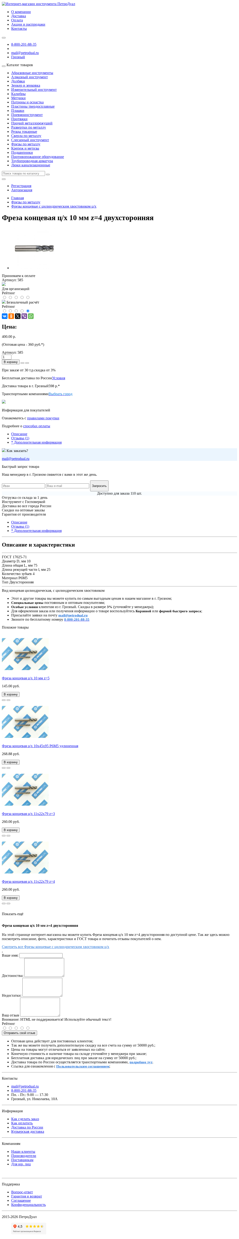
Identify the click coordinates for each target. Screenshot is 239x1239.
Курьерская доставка (27, 1131)
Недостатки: (11, 995)
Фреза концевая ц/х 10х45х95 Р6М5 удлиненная (40, 746)
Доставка (18, 16)
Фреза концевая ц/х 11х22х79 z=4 (28, 881)
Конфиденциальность (28, 1205)
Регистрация (21, 186)
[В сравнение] (8, 700)
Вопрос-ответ (22, 1192)
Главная (17, 198)
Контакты (19, 29)
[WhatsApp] (31, 316)
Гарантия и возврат (26, 1196)
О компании (21, 12)
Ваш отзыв (10, 1015)
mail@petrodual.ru (15, 459)
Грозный (18, 57)
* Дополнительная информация (36, 442)
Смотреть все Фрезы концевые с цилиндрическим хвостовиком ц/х (55, 947)
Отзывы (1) (20, 438)
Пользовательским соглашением (82, 1066)
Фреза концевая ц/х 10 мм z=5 (25, 678)
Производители (23, 1156)
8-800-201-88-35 (23, 44)
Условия (58, 378)
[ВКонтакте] (4, 316)
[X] (18, 316)
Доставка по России (27, 1127)
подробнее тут (141, 1062)
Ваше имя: (10, 955)
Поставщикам (22, 1160)
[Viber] (24, 316)
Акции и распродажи (28, 24)
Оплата (17, 20)
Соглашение (21, 1200)
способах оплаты (36, 426)
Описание (19, 434)
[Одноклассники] (11, 316)
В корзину (11, 362)
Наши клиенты (23, 1151)
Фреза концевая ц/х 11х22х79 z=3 (28, 814)
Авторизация (21, 190)
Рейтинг (8, 1024)
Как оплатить (22, 1123)
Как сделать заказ (25, 1119)
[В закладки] (4, 700)
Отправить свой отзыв (19, 1033)
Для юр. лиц (21, 1164)
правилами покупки (43, 418)
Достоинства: (12, 976)
